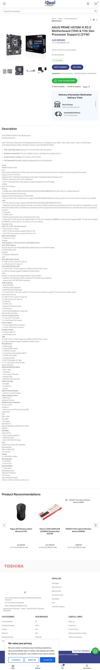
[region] (32, 652)
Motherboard (56, 21)
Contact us (72, 625)
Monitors (5, 633)
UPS (53, 603)
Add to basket (60, 67)
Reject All (32, 660)
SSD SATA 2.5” (57, 587)
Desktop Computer (8, 625)
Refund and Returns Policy (78, 633)
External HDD (56, 591)
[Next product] (96, 19)
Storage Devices (7, 637)
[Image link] (25, 582)
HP (36, 621)
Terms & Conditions (75, 637)
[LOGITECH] (62, 566)
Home (54, 18)
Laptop (4, 629)
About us (72, 621)
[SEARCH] (95, 11)
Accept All (48, 660)
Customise (16, 660)
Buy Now (77, 67)
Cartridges (55, 583)
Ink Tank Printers (57, 595)
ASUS (37, 625)
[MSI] (38, 566)
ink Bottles (55, 599)
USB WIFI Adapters (58, 606)
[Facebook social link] (89, 86)
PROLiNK (38, 637)
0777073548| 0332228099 (14, 603)
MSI (36, 633)
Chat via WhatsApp (66, 81)
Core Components (70, 18)
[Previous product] (90, 19)
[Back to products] (93, 19)
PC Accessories (7, 621)
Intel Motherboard (80, 73)
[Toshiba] (14, 566)
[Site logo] (50, 3)
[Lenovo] (86, 566)
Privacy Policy (73, 629)
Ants (76, 654)
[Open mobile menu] (4, 3)
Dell (36, 629)
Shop (60, 18)
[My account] (88, 3)
